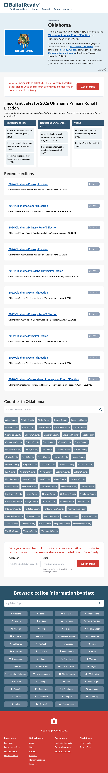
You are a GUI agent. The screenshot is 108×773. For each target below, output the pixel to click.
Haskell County (12, 464)
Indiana (41, 621)
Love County (44, 479)
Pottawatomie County (54, 508)
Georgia (16, 689)
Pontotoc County (32, 508)
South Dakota (92, 628)
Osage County (31, 501)
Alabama (16, 613)
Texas (92, 643)
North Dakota (67, 674)
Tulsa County (45, 523)
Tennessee (92, 636)
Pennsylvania (66, 704)
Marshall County (77, 479)
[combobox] (25, 563)
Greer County (44, 457)
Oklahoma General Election (61, 53)
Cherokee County (13, 434)
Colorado (16, 651)
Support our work (63, 9)
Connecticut (16, 659)
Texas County (11, 523)
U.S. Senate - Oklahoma (81, 46)
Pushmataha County (77, 508)
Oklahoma (66, 689)
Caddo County (44, 427)
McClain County (29, 486)
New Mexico (67, 651)
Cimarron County (51, 434)
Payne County (83, 501)
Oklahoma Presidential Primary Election (35, 270)
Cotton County (32, 442)
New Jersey (66, 643)
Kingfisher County (27, 471)
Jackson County (48, 464)
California (16, 643)
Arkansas (16, 636)
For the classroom (63, 747)
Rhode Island (92, 613)
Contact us (60, 730)
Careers (32, 751)
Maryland (41, 666)
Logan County (28, 479)
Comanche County (13, 442)
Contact (46, 9)
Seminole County (51, 516)
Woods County (30, 531)
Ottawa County (49, 501)
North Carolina (66, 666)
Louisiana (41, 651)
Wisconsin (92, 689)
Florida (16, 681)
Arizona (16, 628)
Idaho (16, 704)
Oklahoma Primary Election (28, 184)
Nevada (67, 628)
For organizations (12, 747)
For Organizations (18, 9)
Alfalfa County (27, 420)
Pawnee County (67, 501)
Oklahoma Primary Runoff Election (69, 35)
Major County (60, 479)
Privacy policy (86, 743)
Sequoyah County (70, 516)
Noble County (32, 494)
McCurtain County (49, 486)
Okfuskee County (68, 494)
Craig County (49, 442)
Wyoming (92, 696)
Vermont (92, 659)
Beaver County (61, 420)
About (34, 9)
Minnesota (41, 689)
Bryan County (28, 427)
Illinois (41, 613)
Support (33, 764)
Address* (14, 557)
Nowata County (49, 494)
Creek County (64, 442)
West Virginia (92, 681)
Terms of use (85, 747)
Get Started (88, 86)
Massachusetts (41, 674)
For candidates (11, 751)
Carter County (79, 427)
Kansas (41, 636)
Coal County (88, 434)
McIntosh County (69, 486)
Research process (37, 759)
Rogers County (33, 516)
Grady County (11, 457)
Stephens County (89, 516)
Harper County (78, 457)
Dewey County (31, 449)
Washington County (82, 523)
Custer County (81, 442)
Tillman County (28, 523)
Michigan (41, 681)
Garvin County (80, 449)
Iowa (41, 628)
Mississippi (41, 696)
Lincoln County (12, 479)
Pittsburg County (13, 508)
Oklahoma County (88, 494)
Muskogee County (13, 494)
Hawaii (16, 696)
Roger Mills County (14, 516)
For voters (8, 743)
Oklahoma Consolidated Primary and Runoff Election (43, 379)
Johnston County (85, 464)
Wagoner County (62, 523)
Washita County (12, 531)
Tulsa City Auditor (67, 49)
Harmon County (60, 457)
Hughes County (30, 464)
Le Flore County (81, 471)
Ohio (66, 681)
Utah (92, 651)
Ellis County (47, 449)
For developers (11, 755)
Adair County (11, 420)
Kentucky (41, 643)
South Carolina (92, 621)
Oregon (67, 696)
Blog (31, 747)
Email (45, 557)
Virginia (92, 666)
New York (66, 659)
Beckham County (79, 420)
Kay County (10, 471)
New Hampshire (66, 636)
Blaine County (11, 427)
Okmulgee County (13, 501)
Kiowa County (46, 471)
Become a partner (63, 751)
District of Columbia (15, 674)
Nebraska (66, 621)
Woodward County (49, 531)
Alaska (16, 621)
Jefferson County (66, 464)
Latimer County (63, 471)
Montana (67, 613)
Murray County (87, 486)
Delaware (16, 666)
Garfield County (63, 449)
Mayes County (11, 486)
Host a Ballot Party (63, 743)
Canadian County (62, 427)
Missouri (41, 704)
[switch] (102, 69)
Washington (92, 674)
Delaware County (13, 449)
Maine (41, 659)
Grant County (28, 457)
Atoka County (44, 420)
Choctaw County (32, 434)
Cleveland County (71, 434)
